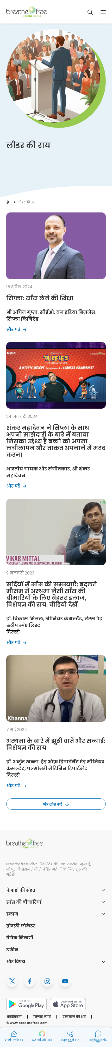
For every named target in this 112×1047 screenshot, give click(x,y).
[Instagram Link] (47, 981)
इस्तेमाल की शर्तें (74, 1016)
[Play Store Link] (26, 1003)
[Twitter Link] (12, 981)
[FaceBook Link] (30, 981)
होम (8, 202)
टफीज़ (12, 950)
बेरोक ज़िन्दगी (19, 938)
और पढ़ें (34, 215)
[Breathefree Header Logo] (26, 11)
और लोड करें (52, 804)
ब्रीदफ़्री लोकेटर (20, 926)
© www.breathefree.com (26, 1023)
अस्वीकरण (14, 1016)
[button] (90, 12)
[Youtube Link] (65, 981)
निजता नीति (42, 1016)
